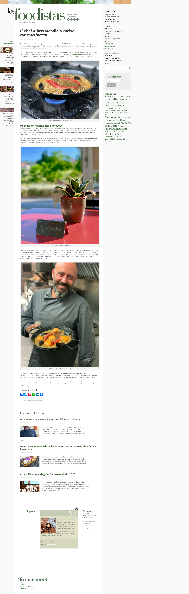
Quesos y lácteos (109, 19)
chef (122, 103)
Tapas (120, 134)
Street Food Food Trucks (111, 53)
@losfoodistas (72, 17)
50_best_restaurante (89, 521)
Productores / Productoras (112, 16)
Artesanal (111, 100)
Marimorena (82, 250)
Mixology (107, 26)
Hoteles (107, 34)
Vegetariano (111, 139)
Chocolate (107, 41)
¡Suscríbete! (114, 76)
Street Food (111, 134)
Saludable (110, 131)
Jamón (129, 117)
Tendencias (108, 55)
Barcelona (120, 99)
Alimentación (109, 14)
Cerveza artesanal (109, 24)
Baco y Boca (86, 523)
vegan (119, 137)
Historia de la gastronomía (113, 31)
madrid (114, 120)
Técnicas (108, 137)
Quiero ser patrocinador (27, 588)
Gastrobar (107, 51)
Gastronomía (112, 117)
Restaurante (120, 128)
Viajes (119, 139)
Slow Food (120, 131)
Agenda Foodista (110, 12)
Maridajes (121, 120)
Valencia (114, 137)
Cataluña (114, 102)
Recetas (121, 126)
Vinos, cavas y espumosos (113, 61)
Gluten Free (124, 117)
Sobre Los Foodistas (26, 586)
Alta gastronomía (109, 46)
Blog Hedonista (87, 526)
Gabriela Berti (87, 528)
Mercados (109, 123)
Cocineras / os (108, 48)
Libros (106, 36)
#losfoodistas (72, 15)
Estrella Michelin (120, 112)
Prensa (22, 582)
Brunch (107, 103)
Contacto (22, 584)
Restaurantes (108, 44)
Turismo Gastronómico (112, 58)
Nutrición (116, 123)
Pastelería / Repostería (112, 39)
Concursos (108, 29)
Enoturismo (118, 108)
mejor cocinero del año (58, 52)
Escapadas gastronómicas (114, 110)
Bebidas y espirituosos (111, 21)
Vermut (106, 63)
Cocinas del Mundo (115, 105)
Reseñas (109, 128)
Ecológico (109, 108)
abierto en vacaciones (114, 96)
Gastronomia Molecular (113, 115)
